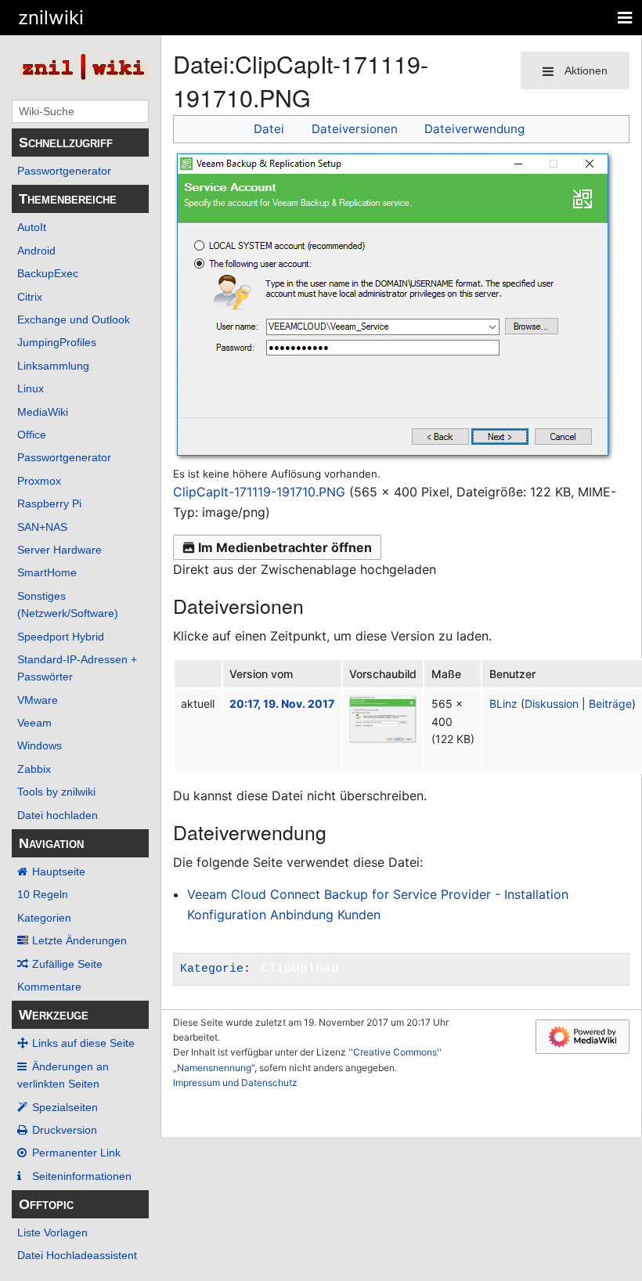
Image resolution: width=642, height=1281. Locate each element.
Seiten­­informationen (82, 1176)
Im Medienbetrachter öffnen (285, 547)
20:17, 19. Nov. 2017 (281, 703)
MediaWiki (42, 412)
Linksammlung (53, 365)
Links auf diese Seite (83, 1043)
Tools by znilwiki (56, 791)
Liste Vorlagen (52, 1232)
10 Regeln (42, 894)
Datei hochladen (57, 815)
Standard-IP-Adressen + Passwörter (77, 668)
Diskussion (552, 703)
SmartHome (47, 572)
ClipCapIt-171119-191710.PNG (259, 492)
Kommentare (49, 986)
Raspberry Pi (49, 503)
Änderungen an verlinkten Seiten (63, 1075)
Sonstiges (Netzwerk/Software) (67, 604)
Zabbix (34, 769)
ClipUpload (300, 969)
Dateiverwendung (474, 128)
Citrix (29, 296)
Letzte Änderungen (79, 940)
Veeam (34, 722)
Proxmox (39, 481)
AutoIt (31, 227)
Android (36, 250)
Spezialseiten (65, 1107)
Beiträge (610, 703)
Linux (30, 388)
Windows (39, 745)
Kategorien (44, 917)
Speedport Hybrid (60, 636)
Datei (269, 128)
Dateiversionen (355, 128)
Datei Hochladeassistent (77, 1255)
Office (31, 434)
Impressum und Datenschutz (235, 1082)
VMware (37, 700)
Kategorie (211, 969)
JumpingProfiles (56, 342)
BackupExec (47, 273)
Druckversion (64, 1130)
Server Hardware (59, 549)
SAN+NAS (42, 527)
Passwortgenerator (64, 170)
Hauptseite (58, 871)
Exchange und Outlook (73, 319)
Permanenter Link (76, 1152)
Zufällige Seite (67, 964)
